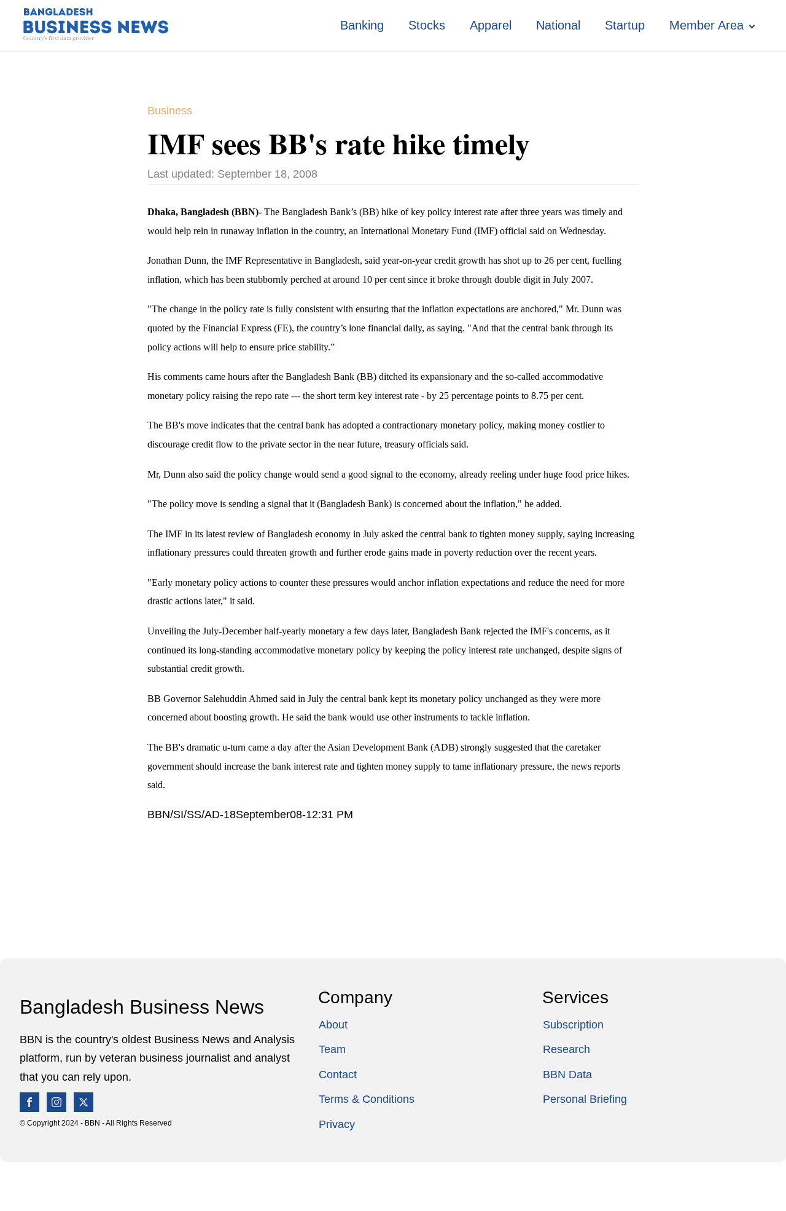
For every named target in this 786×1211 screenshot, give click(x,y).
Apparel (491, 25)
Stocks (426, 25)
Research (566, 1049)
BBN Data (567, 1074)
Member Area (706, 25)
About (333, 1025)
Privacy (337, 1124)
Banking (362, 25)
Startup (625, 25)
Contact (338, 1074)
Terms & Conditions (366, 1099)
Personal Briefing (585, 1099)
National (558, 25)
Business (169, 111)
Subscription (573, 1025)
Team (332, 1049)
